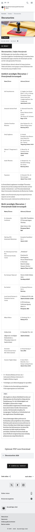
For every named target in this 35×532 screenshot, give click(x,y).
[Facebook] (18, 485)
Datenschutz (4, 516)
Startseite (3, 13)
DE (2, 2)
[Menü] (32, 3)
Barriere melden (5, 524)
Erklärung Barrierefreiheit (8, 522)
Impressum (4, 519)
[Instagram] (24, 485)
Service (10, 13)
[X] (12, 485)
